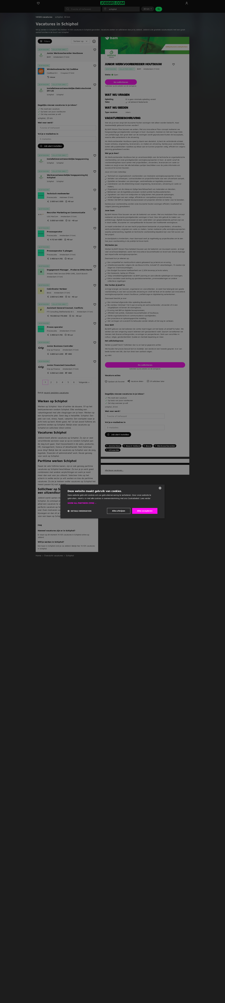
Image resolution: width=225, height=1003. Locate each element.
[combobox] (160, 488)
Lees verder (145, 498)
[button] (112, 503)
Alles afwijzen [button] (118, 511)
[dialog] (112, 502)
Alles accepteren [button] (144, 511)
